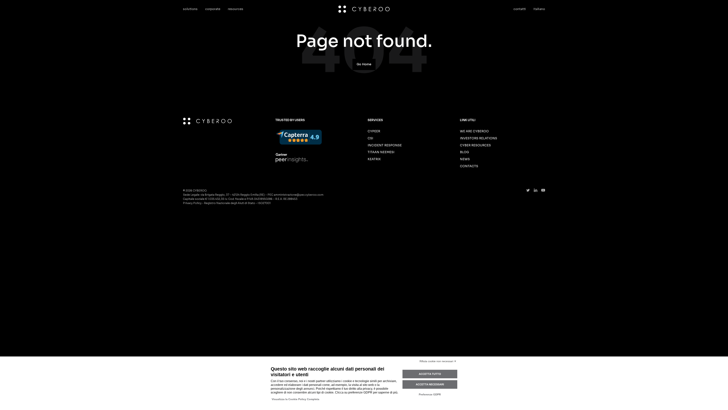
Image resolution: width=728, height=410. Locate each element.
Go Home (364, 64)
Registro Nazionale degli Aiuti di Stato (229, 203)
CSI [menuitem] (370, 138)
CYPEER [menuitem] (374, 131)
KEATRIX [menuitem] (374, 159)
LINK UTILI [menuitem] (467, 120)
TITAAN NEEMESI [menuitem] (381, 152)
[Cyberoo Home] (364, 9)
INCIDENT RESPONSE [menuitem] (385, 145)
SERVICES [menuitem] (375, 120)
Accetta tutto (430, 373)
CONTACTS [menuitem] (469, 166)
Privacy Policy (192, 203)
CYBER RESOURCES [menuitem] (475, 145)
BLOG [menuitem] (464, 152)
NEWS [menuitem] (465, 159)
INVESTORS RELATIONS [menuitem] (478, 138)
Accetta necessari (430, 384)
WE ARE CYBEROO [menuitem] (474, 131)
